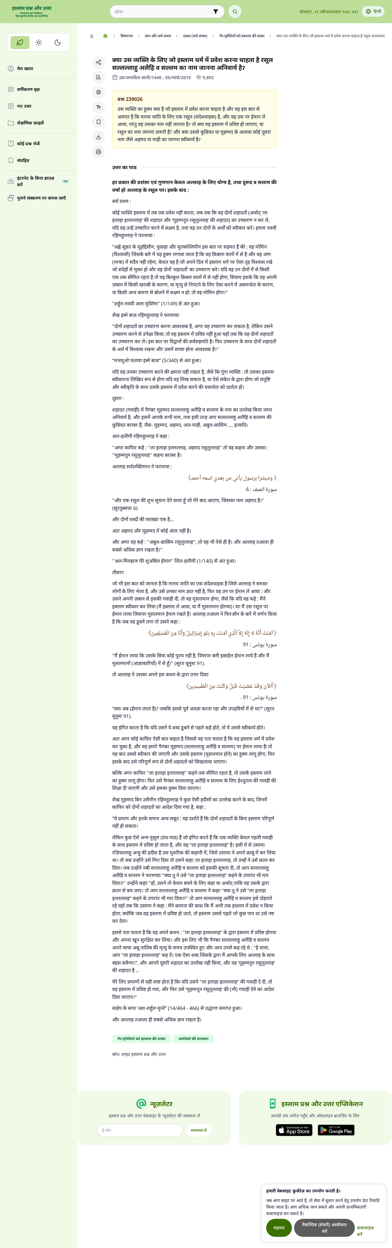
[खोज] (234, 11)
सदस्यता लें (199, 1130)
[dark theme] (57, 42)
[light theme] (38, 42)
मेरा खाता (25, 69)
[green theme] (20, 42)
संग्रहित (23, 161)
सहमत (279, 1228)
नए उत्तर (24, 106)
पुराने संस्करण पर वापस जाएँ (41, 198)
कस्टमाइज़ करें (365, 1231)
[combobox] (162, 11)
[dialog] (324, 1213)
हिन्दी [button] (377, 11)
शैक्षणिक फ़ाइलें (30, 123)
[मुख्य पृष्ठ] (105, 36)
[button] (98, 62)
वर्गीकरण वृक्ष (28, 89)
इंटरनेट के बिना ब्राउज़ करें (42, 181)
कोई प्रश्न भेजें (28, 144)
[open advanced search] (215, 11)
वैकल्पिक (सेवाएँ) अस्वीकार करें (324, 1228)
